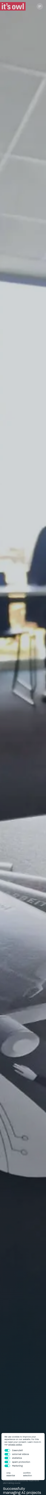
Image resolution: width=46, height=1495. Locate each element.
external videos (20, 1454)
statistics (17, 1458)
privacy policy (15, 1444)
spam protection (21, 1462)
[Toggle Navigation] (40, 6)
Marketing (17, 1466)
